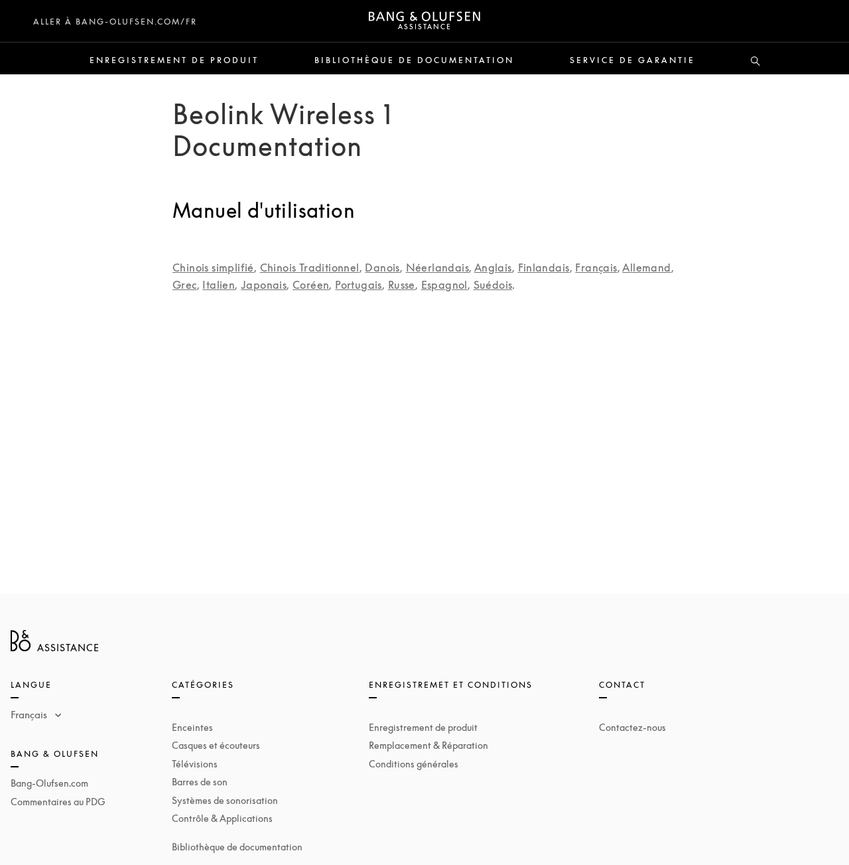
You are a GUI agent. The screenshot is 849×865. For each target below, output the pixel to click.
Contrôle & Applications (222, 818)
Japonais (264, 284)
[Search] (755, 61)
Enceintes (192, 727)
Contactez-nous (632, 727)
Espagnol (444, 284)
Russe (401, 284)
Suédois (493, 284)
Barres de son (200, 781)
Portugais (358, 284)
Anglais (493, 267)
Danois (382, 267)
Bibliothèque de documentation (414, 60)
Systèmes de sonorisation (225, 800)
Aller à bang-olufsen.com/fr (115, 22)
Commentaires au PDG (58, 801)
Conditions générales (413, 763)
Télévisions (195, 763)
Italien (218, 284)
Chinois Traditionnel (309, 267)
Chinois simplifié (213, 267)
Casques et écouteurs (216, 745)
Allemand (646, 267)
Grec (184, 284)
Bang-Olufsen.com (49, 783)
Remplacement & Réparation (428, 745)
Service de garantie (632, 60)
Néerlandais (437, 267)
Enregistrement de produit (174, 60)
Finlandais (544, 267)
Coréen (311, 284)
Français (596, 267)
